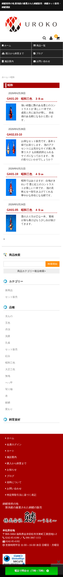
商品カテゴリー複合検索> (31, 271)
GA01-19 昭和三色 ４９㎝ (25, 174)
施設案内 (9, 61)
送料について (14, 482)
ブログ (39, 53)
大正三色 (10, 369)
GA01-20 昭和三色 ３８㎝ (25, 98)
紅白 (7, 356)
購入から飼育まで (14, 53)
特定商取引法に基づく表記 (21, 494)
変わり (9, 409)
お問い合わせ (43, 61)
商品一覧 (41, 45)
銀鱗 (7, 402)
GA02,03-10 (16, 134)
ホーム (7, 45)
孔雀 (7, 342)
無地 (7, 376)
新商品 (9, 290)
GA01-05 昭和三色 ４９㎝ (25, 209)
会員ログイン (14, 444)
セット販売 (11, 296)
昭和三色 (10, 362)
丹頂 (7, 329)
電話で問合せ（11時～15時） (30, 570)
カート (10, 450)
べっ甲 (9, 382)
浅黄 (7, 336)
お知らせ (11, 469)
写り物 (9, 389)
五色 (7, 322)
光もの (9, 316)
